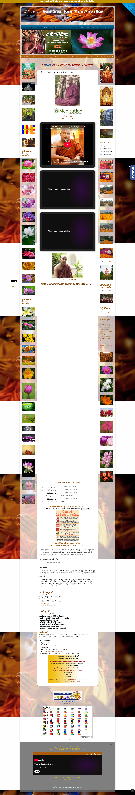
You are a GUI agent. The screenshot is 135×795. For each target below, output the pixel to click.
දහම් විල (31, 59)
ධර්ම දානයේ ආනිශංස (106, 317)
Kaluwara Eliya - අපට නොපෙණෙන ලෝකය (67, 506)
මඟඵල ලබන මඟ (46, 603)
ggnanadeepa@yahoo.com (53, 651)
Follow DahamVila (67, 701)
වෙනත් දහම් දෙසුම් (105, 324)
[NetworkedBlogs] (67, 700)
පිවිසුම (28, 27)
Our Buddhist (67, 119)
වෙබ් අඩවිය (67, 116)
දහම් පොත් (43, 632)
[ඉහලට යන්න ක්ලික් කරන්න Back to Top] (132, 791)
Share (12, 286)
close (111, 744)
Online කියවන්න (27, 153)
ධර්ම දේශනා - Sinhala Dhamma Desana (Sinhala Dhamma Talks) (63, 11)
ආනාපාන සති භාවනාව (48, 599)
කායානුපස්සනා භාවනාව (49, 605)
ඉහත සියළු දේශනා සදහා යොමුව (67, 543)
